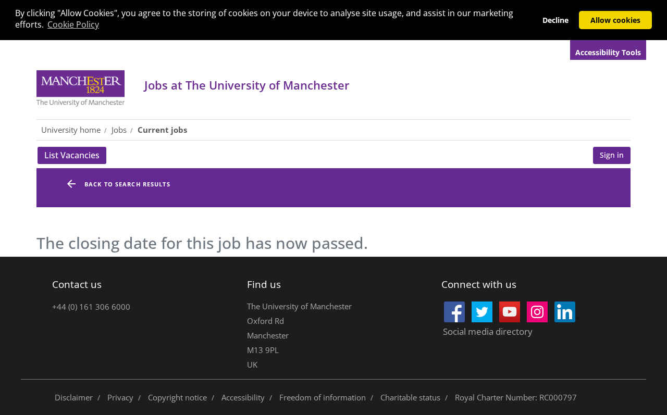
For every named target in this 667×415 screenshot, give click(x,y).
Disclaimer (74, 397)
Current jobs (162, 129)
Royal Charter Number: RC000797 (516, 397)
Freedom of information (322, 397)
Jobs (247, 85)
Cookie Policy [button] (73, 24)
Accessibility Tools (608, 52)
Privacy (120, 397)
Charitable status (410, 397)
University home (71, 129)
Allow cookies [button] (615, 20)
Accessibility (243, 397)
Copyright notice (177, 397)
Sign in (612, 155)
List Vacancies (75, 156)
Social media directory (488, 331)
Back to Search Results (127, 184)
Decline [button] (555, 20)
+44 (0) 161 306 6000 (91, 306)
